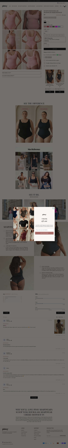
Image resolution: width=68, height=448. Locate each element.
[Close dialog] (53, 208)
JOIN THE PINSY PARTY (44, 233)
